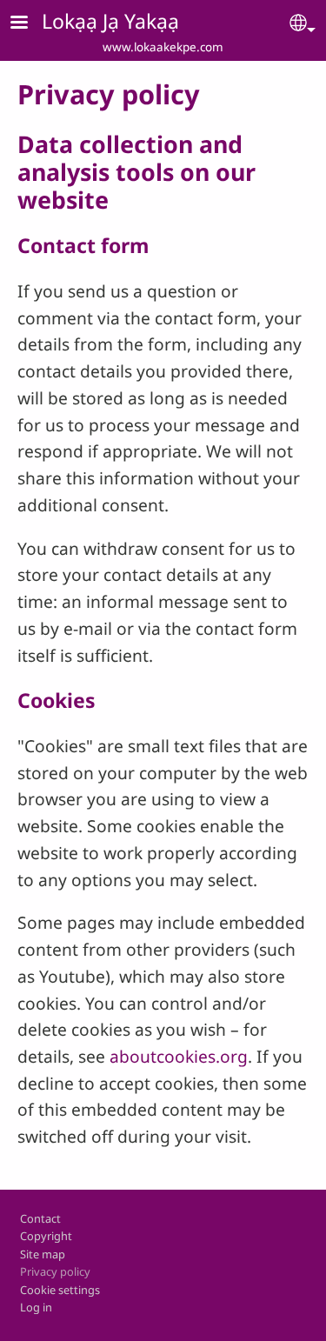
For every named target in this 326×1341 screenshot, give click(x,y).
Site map (42, 1254)
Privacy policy (55, 1271)
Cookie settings (60, 1290)
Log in (36, 1307)
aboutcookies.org (179, 1056)
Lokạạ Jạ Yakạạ (110, 21)
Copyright (46, 1236)
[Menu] (29, 24)
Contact (40, 1218)
